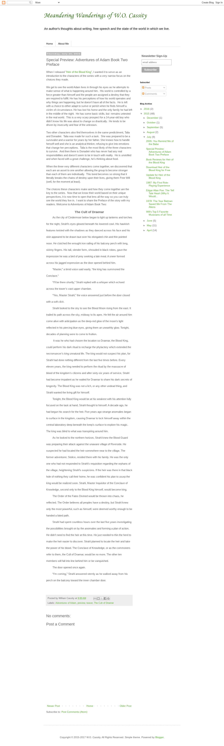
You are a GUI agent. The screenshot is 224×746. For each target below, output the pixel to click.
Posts (147, 87)
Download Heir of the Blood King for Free (158, 169)
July (149, 136)
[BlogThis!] (98, 598)
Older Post (125, 705)
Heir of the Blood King (78, 71)
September (153, 127)
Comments (150, 93)
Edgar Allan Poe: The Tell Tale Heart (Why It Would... (160, 193)
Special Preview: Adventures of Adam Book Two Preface (158, 151)
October (151, 122)
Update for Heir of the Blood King (158, 176)
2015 (147, 113)
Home (49, 43)
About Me (63, 43)
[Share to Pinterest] (108, 598)
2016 (147, 108)
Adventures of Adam (65, 603)
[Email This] (95, 598)
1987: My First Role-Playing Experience (158, 184)
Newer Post (53, 705)
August (151, 132)
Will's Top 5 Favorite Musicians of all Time (159, 213)
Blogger (159, 737)
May (149, 225)
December (153, 117)
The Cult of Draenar (104, 603)
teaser (89, 603)
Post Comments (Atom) (74, 711)
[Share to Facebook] (105, 598)
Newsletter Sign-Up (154, 55)
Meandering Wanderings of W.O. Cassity (95, 15)
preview (81, 603)
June (150, 220)
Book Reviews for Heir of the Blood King (159, 161)
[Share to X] (101, 598)
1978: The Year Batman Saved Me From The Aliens (159, 204)
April (149, 230)
